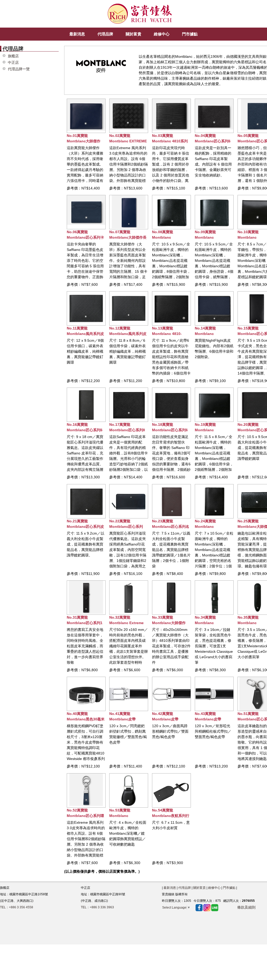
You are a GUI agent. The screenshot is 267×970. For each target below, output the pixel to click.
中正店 (13, 63)
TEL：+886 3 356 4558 (16, 907)
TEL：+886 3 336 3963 (97, 907)
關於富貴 (199, 888)
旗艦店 (13, 56)
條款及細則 (246, 907)
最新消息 (169, 888)
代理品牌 (184, 888)
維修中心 (214, 888)
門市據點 (229, 888)
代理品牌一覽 (19, 69)
